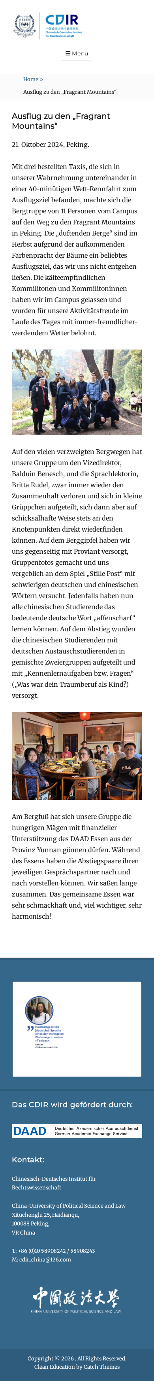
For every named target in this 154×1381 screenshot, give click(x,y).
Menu (80, 53)
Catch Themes (102, 1368)
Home (33, 79)
